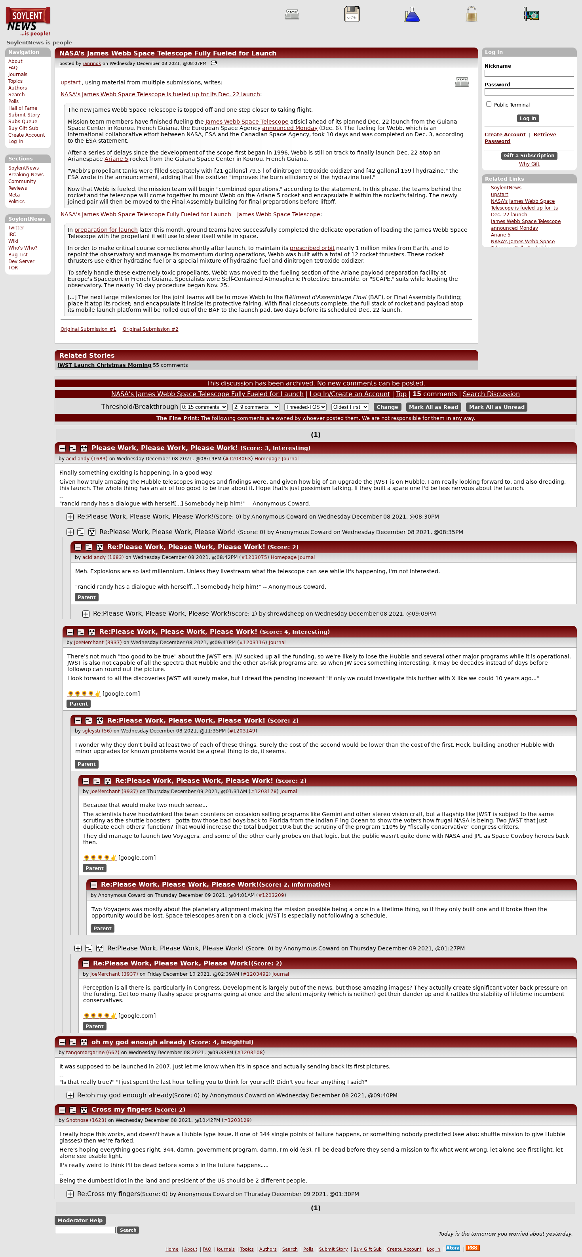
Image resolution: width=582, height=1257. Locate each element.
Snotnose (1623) (86, 1120)
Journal (290, 459)
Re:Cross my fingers (108, 1194)
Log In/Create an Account (350, 394)
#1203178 (264, 791)
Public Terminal (511, 105)
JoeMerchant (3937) (98, 642)
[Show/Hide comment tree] (72, 448)
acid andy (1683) (87, 459)
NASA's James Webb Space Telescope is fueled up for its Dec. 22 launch (524, 207)
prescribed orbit (312, 248)
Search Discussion (491, 394)
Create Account (26, 135)
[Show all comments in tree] (83, 448)
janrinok (92, 63)
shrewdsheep (285, 613)
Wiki (13, 241)
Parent (87, 597)
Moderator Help (80, 1220)
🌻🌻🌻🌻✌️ (84, 693)
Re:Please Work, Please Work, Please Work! (145, 516)
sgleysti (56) (97, 731)
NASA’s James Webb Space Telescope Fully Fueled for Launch (167, 53)
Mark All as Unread (497, 407)
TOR (13, 268)
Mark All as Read (433, 407)
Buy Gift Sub (23, 128)
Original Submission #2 (151, 329)
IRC (12, 234)
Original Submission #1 (88, 329)
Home (172, 1249)
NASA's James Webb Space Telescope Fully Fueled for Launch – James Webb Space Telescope (190, 214)
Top (401, 394)
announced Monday (514, 228)
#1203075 (254, 557)
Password (497, 85)
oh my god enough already (138, 1042)
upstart (499, 194)
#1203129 (237, 1120)
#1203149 (242, 731)
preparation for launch (106, 230)
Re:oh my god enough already (124, 1095)
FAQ (12, 68)
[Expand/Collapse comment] (62, 448)
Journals (17, 74)
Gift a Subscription (529, 156)
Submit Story (24, 115)
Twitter (16, 228)
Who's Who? (22, 248)
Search (16, 94)
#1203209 (271, 895)
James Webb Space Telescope (526, 221)
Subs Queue (22, 121)
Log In (15, 141)
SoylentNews (28, 22)
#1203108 (250, 1052)
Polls (13, 101)
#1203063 (238, 459)
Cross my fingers (121, 1109)
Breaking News (26, 174)
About (15, 61)
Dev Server (21, 261)
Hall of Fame (22, 108)
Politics (16, 201)
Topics (15, 81)
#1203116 (252, 642)
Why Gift (529, 164)
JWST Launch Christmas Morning (104, 365)
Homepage (267, 459)
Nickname (498, 66)
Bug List (18, 255)
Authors (17, 88)
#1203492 (256, 974)
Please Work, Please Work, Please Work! (164, 448)
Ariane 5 (501, 235)
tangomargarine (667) (93, 1052)
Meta (14, 195)
